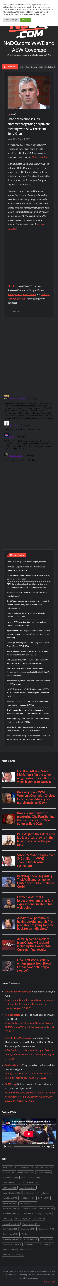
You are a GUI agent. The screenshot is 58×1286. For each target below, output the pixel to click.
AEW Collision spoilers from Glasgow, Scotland (26, 561)
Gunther (48, 1193)
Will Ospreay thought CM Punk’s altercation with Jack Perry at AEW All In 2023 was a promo (27, 661)
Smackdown (28, 1229)
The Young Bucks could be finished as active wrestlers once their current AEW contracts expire (28, 711)
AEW (7, 1167)
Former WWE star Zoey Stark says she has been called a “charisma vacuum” (26, 623)
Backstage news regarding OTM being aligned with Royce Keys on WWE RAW (28, 644)
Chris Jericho (31, 1182)
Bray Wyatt (43, 1172)
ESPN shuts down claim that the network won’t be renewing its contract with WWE (27, 703)
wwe (48, 1244)
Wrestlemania (33, 1244)
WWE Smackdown (13, 1255)
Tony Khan (30, 1239)
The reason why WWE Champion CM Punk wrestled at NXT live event (28, 682)
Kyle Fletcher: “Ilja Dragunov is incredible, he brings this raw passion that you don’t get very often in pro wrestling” (28, 634)
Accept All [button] (26, 20)
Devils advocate (13, 1065)
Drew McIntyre (11, 1193)
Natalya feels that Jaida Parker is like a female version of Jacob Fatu (26, 615)
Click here (13, 286)
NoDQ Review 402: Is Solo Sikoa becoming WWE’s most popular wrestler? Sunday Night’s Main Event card (28, 692)
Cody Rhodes (27, 1188)
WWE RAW (27, 1249)
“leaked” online (40, 157)
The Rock (28, 1234)
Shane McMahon (15, 311)
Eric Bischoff (31, 1193)
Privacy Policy (50, 1282)
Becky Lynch (25, 1172)
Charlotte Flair (11, 1182)
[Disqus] (29, 428)
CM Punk (9, 1188)
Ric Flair (39, 1218)
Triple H (46, 1239)
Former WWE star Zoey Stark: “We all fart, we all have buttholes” (27, 594)
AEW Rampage (44, 1167)
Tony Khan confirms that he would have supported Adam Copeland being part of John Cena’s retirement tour (28, 604)
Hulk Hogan (10, 1198)
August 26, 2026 (37, 1077)
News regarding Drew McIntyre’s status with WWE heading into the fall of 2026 (28, 720)
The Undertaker (12, 1239)
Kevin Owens (11, 1208)
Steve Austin (46, 1229)
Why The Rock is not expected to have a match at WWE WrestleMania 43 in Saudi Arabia (27, 729)
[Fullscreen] (52, 1146)
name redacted (13, 1014)
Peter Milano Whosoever (18, 991)
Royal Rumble (31, 1224)
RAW (7, 1218)
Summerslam (10, 1234)
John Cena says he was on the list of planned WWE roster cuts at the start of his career (28, 653)
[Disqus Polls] (29, 356)
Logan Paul (29, 1208)
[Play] (5, 1146)
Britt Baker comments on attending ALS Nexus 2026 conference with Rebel (28, 577)
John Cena (9, 1203)
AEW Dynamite (24, 1167)
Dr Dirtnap (11, 1084)
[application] (29, 1134)
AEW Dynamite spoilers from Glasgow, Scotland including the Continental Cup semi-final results (27, 586)
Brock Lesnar (10, 1177)
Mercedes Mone (12, 1213)
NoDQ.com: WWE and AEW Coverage (29, 46)
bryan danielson (31, 1177)
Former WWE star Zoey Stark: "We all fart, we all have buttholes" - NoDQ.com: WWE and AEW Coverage (30, 1096)
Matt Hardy (46, 1208)
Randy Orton (43, 1213)
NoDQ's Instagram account (22, 294)
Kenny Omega (28, 1203)
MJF (28, 1213)
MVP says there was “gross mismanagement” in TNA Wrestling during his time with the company (28, 737)
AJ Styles (9, 1172)
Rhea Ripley (22, 1218)
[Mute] (48, 1146)
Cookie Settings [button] (11, 20)
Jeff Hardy (27, 1198)
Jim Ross (43, 1198)
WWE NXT (10, 1249)
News (13, 114)
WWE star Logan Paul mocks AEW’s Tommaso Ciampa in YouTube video (26, 568)
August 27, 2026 (22, 1008)
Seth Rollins (10, 1229)
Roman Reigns (11, 1224)
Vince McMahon (12, 1244)
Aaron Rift (11, 139)
